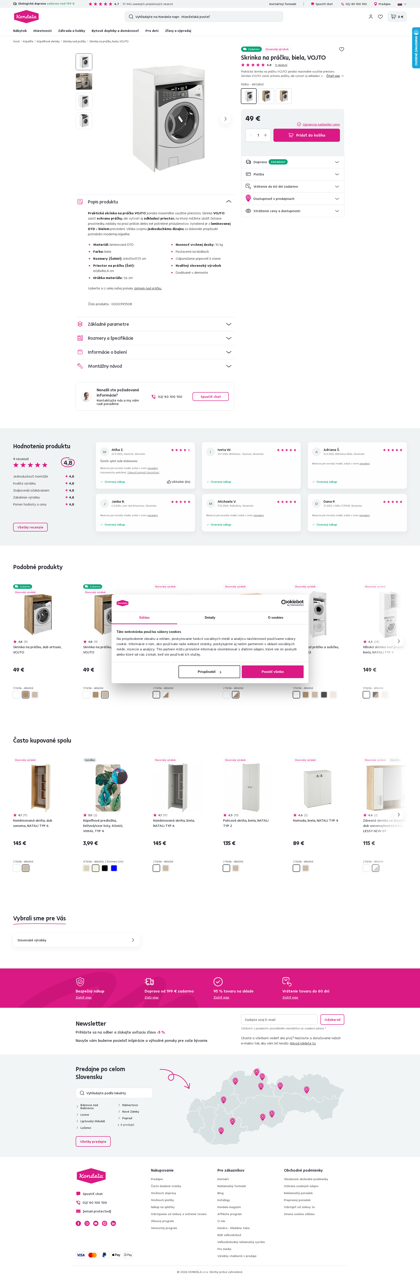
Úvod (16, 41)
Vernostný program (164, 1228)
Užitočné (181, 481)
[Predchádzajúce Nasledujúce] (38, 614)
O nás (221, 1221)
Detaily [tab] (210, 617)
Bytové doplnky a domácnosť (115, 30)
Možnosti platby (162, 1200)
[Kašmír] (333, 694)
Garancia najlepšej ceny (321, 124)
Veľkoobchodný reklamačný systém (241, 1242)
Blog (220, 1193)
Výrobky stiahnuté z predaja (236, 1256)
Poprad (127, 1118)
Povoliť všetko (273, 672)
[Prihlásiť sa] (370, 16)
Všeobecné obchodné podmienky (306, 1179)
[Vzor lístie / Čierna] (104, 868)
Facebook (78, 1223)
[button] (292, 162)
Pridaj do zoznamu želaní (341, 49)
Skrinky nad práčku (74, 41)
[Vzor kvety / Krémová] (86, 868)
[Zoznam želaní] (380, 16)
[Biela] (248, 96)
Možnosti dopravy (163, 1193)
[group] (168, 119)
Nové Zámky (130, 1111)
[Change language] (402, 4)
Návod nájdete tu (303, 1043)
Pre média (224, 1249)
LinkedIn (113, 1223)
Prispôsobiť (207, 672)
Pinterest (104, 1223)
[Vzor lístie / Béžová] (95, 868)
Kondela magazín (229, 1207)
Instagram (87, 1223)
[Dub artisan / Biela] (165, 694)
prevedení (152, 468)
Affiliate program (229, 1214)
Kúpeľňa (28, 41)
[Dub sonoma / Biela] (375, 868)
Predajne (385, 4)
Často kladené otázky (166, 1186)
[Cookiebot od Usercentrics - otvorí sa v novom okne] (284, 603)
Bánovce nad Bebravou (89, 1106)
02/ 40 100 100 (356, 4)
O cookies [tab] (276, 617)
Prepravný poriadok (297, 1200)
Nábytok (20, 30)
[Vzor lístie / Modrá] (113, 868)
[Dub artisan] (266, 96)
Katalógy (223, 1200)
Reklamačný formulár (231, 1186)
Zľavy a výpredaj (178, 30)
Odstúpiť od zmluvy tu (299, 1207)
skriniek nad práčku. (148, 288)
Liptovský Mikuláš (92, 1121)
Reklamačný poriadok (298, 1193)
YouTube (95, 1223)
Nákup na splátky (163, 1207)
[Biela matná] (366, 868)
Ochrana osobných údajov (301, 1186)
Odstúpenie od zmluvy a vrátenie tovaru (178, 1214)
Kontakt (223, 1179)
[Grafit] (323, 694)
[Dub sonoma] (283, 96)
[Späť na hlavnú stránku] (26, 17)
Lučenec (85, 1127)
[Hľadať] (130, 16)
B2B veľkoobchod (229, 1235)
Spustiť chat (324, 4)
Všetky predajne (93, 1141)
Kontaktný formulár (282, 4)
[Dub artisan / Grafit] (375, 694)
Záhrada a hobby (71, 30)
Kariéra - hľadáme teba (233, 1228)
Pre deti (152, 30)
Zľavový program (162, 1221)
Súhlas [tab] (144, 617)
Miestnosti (42, 30)
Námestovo (130, 1105)
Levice (84, 1114)
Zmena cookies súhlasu (299, 1214)
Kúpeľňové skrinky (48, 41)
